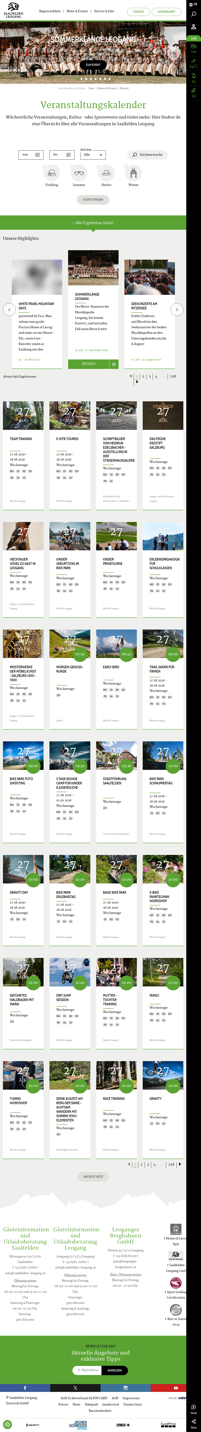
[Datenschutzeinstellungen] (7, 1424)
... (163, 376)
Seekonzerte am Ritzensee (144, 306)
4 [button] (91, 79)
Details (89, 364)
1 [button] (77, 79)
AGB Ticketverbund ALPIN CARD (84, 1398)
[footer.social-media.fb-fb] (25, 1388)
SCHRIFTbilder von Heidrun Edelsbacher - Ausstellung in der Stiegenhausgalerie (119, 450)
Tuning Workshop (18, 1101)
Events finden (93, 199)
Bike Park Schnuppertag (161, 781)
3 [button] (86, 79)
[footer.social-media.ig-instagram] (125, 1388)
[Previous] (9, 309)
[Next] (174, 52)
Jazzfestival (110, 1404)
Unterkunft (166, 12)
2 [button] (81, 79)
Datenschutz (132, 1404)
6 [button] (100, 79)
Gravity (156, 1099)
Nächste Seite (93, 1176)
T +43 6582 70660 (24, 1267)
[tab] (193, 4)
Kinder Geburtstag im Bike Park (67, 563)
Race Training (114, 1099)
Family (154, 995)
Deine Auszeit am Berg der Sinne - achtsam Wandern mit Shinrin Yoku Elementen (69, 1109)
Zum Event (93, 65)
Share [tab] (194, 1427)
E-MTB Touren (67, 439)
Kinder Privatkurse (112, 561)
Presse (63, 1404)
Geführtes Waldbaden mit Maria (22, 999)
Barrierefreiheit (100, 1411)
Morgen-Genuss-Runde (69, 669)
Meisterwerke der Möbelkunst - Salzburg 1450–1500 (23, 673)
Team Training (21, 439)
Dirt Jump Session (63, 997)
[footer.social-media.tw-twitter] (75, 1388)
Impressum (131, 1398)
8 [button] (110, 79)
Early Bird (111, 667)
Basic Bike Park (114, 892)
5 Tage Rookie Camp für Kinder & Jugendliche (69, 783)
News (76, 1404)
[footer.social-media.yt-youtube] (176, 1388)
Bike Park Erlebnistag (66, 894)
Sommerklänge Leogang (87, 296)
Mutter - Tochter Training (110, 999)
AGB (115, 1398)
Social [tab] (194, 1413)
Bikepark (91, 1404)
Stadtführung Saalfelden (114, 781)
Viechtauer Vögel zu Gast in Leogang (23, 563)
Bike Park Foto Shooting (21, 781)
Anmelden (115, 1370)
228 (173, 376)
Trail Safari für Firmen (162, 669)
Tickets (138, 12)
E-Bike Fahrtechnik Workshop (159, 896)
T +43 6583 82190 (125, 1256)
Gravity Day (19, 892)
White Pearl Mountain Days (36, 306)
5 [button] (95, 79)
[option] (93, 53)
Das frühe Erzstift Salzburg (158, 443)
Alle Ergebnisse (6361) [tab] (94, 223)
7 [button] (105, 79)
